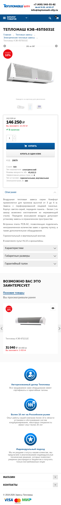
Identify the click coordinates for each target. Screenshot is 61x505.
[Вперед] (56, 46)
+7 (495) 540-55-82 (45, 4)
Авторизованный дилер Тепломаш (30, 384)
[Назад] (4, 46)
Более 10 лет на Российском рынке (30, 414)
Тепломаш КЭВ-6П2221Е (42, 338)
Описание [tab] (10, 192)
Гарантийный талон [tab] (16, 263)
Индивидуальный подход (30, 449)
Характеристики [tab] (14, 248)
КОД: (8, 160)
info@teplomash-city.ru (44, 10)
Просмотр (23, 308)
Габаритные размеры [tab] (17, 256)
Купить (32, 146)
